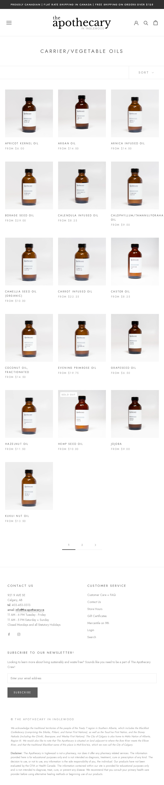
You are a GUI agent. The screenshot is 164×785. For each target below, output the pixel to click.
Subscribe (22, 692)
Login (90, 630)
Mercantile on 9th (98, 623)
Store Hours (94, 609)
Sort (145, 72)
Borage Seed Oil (19, 215)
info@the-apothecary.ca (30, 610)
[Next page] (95, 545)
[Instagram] (18, 634)
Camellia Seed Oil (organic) (21, 294)
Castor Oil (120, 291)
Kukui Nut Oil (17, 516)
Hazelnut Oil (16, 444)
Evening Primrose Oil (77, 368)
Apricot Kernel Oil (21, 143)
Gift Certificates (97, 616)
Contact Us (94, 602)
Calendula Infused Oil (78, 215)
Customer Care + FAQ (101, 595)
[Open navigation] (9, 23)
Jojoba (116, 444)
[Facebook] (8, 634)
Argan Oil (67, 143)
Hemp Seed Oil (70, 444)
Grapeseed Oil (123, 368)
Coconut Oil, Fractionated (17, 370)
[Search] (146, 22)
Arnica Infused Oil (128, 143)
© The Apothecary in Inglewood (42, 719)
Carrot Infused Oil (75, 291)
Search (91, 637)
